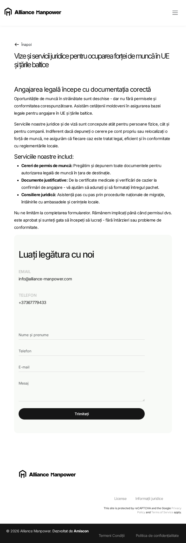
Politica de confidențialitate (157, 535)
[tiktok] (119, 475)
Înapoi (26, 44)
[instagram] (99, 475)
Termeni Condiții (112, 535)
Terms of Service (162, 512)
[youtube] (109, 475)
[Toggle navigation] (175, 12)
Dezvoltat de (70, 531)
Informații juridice (149, 498)
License (120, 498)
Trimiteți (82, 414)
